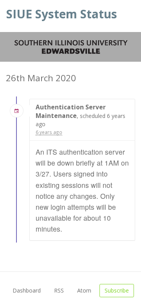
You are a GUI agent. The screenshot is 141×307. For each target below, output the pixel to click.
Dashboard (27, 290)
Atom (84, 290)
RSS (59, 290)
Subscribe (117, 290)
